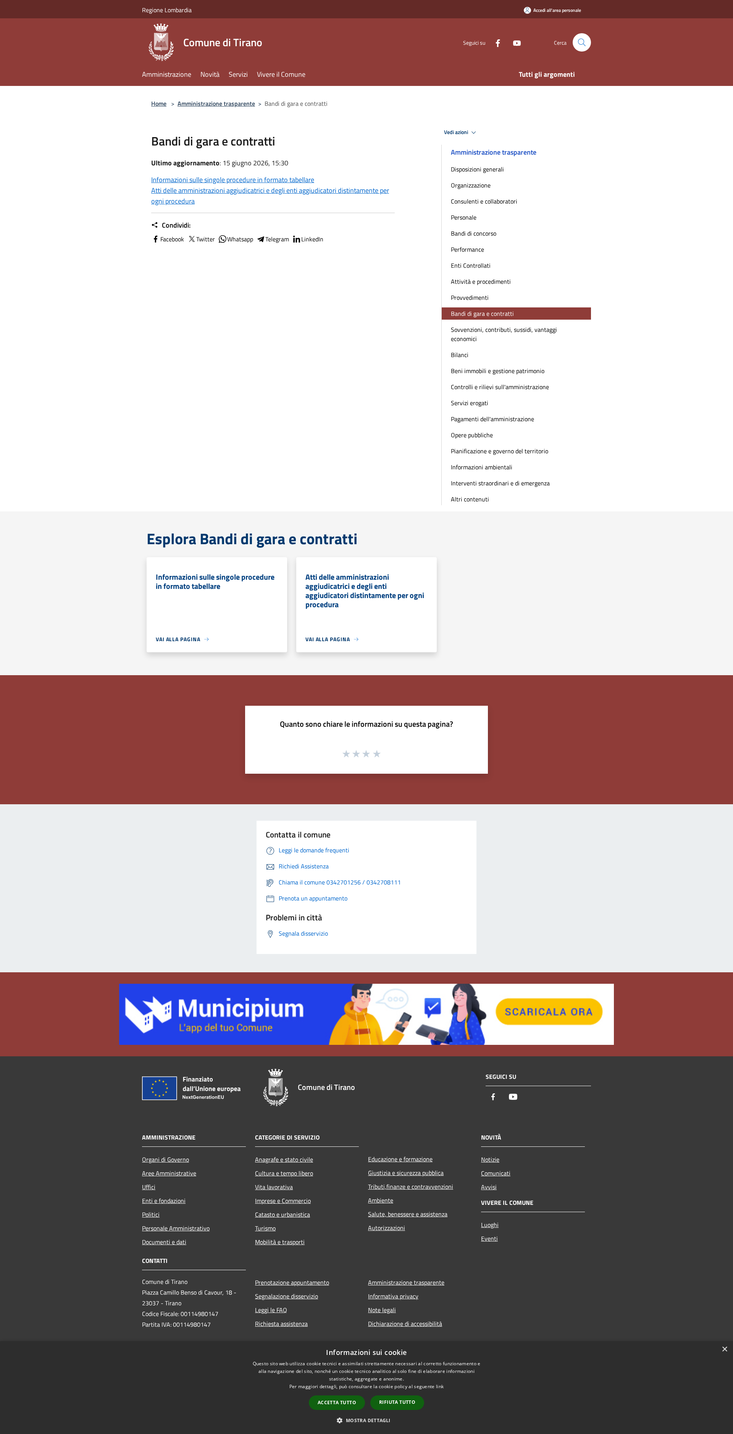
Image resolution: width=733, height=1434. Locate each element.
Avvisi (489, 1186)
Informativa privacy (393, 1296)
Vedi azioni (456, 132)
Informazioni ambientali (481, 467)
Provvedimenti (470, 297)
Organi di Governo (165, 1159)
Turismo (265, 1228)
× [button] (724, 1349)
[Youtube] (513, 42)
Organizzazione (471, 185)
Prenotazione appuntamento (292, 1282)
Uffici (148, 1186)
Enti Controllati (471, 265)
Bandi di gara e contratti (482, 313)
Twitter (205, 239)
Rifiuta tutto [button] (397, 1402)
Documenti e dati (164, 1241)
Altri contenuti (470, 499)
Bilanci (459, 354)
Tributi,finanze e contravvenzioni (410, 1186)
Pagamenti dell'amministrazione (492, 419)
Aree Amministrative (169, 1173)
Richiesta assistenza (281, 1323)
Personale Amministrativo (176, 1228)
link (440, 1386)
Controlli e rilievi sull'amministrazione (500, 386)
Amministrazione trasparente (216, 103)
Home (158, 103)
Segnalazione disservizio (286, 1296)
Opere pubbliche (472, 435)
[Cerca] (582, 42)
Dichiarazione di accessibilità (405, 1323)
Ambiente (380, 1200)
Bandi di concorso (473, 233)
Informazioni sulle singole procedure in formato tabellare (232, 180)
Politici (151, 1214)
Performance (467, 249)
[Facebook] (494, 42)
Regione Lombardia (167, 10)
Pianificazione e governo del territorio (499, 451)
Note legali (382, 1309)
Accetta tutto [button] (337, 1402)
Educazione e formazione (400, 1159)
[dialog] (366, 1387)
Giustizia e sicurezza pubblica (406, 1172)
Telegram (277, 239)
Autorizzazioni (386, 1227)
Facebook (172, 239)
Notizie (490, 1159)
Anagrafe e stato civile (284, 1159)
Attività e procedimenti (481, 281)
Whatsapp (240, 239)
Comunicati (495, 1173)
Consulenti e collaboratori (484, 201)
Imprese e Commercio (283, 1200)
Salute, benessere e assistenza (407, 1214)
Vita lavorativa (274, 1186)
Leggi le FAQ (271, 1309)
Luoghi (490, 1224)
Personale (463, 217)
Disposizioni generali (477, 169)
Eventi (489, 1238)
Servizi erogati (469, 402)
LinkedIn (312, 239)
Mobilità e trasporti (280, 1241)
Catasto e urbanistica (282, 1214)
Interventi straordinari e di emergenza (500, 483)
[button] (366, 1420)
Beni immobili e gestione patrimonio (497, 370)
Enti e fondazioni (164, 1200)
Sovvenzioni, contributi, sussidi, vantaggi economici (504, 334)
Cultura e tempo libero (284, 1173)
